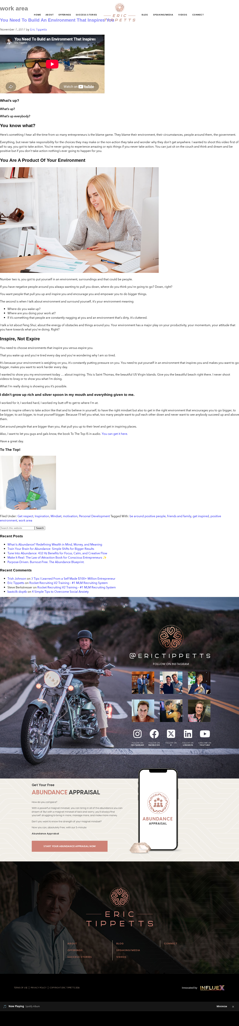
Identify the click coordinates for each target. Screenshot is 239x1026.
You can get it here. (115, 433)
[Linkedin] (188, 733)
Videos (182, 14)
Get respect (25, 516)
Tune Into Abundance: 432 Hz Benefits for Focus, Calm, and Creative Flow (57, 553)
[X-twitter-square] (171, 733)
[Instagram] (137, 733)
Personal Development (94, 516)
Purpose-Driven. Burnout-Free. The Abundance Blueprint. (45, 562)
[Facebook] (154, 733)
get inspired (201, 516)
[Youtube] (204, 733)
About (50, 14)
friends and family (179, 516)
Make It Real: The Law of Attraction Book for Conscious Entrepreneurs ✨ (57, 557)
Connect (198, 14)
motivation (70, 516)
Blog (145, 14)
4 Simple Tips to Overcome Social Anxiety (60, 591)
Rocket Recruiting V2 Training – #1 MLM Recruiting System (68, 582)
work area (25, 520)
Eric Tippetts (15, 582)
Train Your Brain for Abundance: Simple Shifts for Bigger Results (50, 548)
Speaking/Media (163, 14)
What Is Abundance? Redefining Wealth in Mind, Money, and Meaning (54, 544)
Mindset (56, 516)
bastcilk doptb (17, 591)
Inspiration (42, 516)
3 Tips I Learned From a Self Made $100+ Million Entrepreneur (73, 578)
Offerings (64, 14)
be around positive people (148, 516)
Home (37, 14)
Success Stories (86, 14)
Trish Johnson (16, 578)
